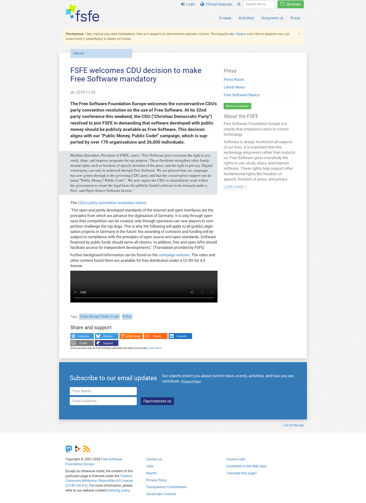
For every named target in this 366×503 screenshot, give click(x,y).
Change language (218, 4)
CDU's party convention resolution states (112, 203)
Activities (246, 18)
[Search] (239, 4)
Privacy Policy (156, 480)
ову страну (237, 34)
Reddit (157, 336)
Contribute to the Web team (246, 466)
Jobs (149, 466)
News (79, 53)
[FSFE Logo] (82, 13)
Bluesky (107, 336)
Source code (235, 459)
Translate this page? (241, 473)
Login (190, 4)
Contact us (154, 459)
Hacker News (132, 336)
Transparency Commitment (166, 487)
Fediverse (83, 336)
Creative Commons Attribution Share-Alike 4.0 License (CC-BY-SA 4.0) (99, 481)
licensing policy (118, 490)
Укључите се (272, 18)
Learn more (155, 348)
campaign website (174, 255)
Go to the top (294, 425)
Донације (293, 4)
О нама (225, 18)
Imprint (151, 473)
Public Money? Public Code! (99, 316)
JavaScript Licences (161, 494)
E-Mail (83, 343)
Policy (127, 316)
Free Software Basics (241, 95)
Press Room (234, 79)
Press (295, 18)
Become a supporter (237, 106)
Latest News (234, 87)
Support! (108, 343)
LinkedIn (182, 336)
